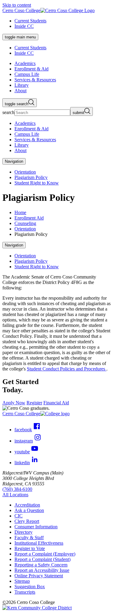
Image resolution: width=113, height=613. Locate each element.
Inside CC (24, 26)
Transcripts (24, 592)
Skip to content (16, 5)
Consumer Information (36, 526)
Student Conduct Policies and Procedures (66, 368)
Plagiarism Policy (31, 177)
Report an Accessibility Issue (41, 570)
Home (20, 212)
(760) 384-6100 (17, 489)
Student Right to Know (36, 182)
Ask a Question (29, 510)
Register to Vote (29, 548)
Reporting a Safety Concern (40, 564)
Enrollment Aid (29, 217)
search (8, 112)
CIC (18, 515)
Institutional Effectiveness (38, 543)
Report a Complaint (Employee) (44, 553)
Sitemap (22, 581)
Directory (23, 532)
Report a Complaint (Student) (42, 559)
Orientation (25, 171)
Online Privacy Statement (38, 575)
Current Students (30, 20)
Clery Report (26, 521)
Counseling (25, 223)
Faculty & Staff (29, 537)
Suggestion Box (29, 586)
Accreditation (27, 504)
